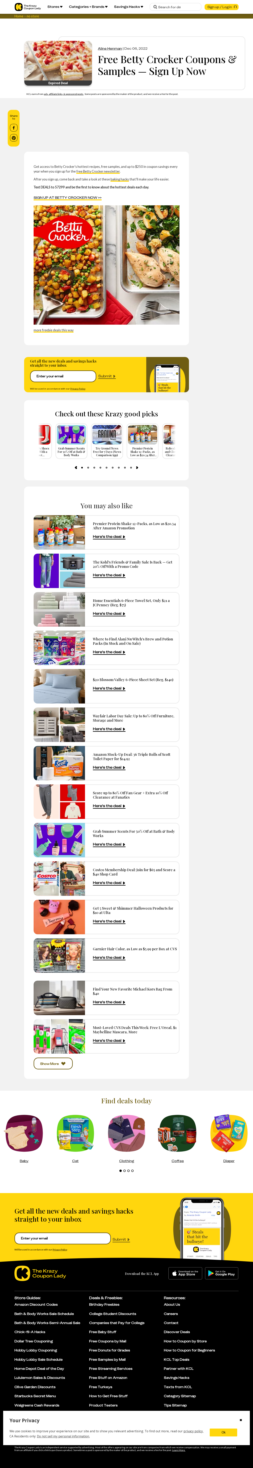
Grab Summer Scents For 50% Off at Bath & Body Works (134, 833)
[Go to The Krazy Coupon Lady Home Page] (27, 7)
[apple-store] (185, 1273)
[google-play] (222, 1273)
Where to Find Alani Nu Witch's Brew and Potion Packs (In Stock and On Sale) (133, 641)
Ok (224, 1432)
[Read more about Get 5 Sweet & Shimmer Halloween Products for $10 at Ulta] (59, 917)
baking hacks (119, 179)
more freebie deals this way (54, 330)
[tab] (82, 467)
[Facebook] (14, 128)
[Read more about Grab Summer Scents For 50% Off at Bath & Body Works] (59, 840)
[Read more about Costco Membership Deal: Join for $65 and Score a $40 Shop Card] (59, 878)
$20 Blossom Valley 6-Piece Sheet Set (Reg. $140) (133, 679)
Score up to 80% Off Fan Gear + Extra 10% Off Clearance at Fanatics (130, 795)
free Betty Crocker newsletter (98, 171)
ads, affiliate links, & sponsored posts (64, 94)
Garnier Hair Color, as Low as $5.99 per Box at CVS (135, 948)
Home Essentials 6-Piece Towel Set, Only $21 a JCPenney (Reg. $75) (131, 602)
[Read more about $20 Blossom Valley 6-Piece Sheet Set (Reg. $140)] (59, 686)
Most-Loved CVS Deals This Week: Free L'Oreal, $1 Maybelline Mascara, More (135, 1029)
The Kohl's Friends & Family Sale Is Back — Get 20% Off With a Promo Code (132, 564)
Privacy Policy (77, 388)
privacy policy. (193, 1431)
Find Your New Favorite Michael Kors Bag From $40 (132, 991)
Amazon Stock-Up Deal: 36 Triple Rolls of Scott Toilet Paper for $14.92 (131, 756)
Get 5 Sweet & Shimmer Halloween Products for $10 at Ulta (133, 910)
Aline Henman (110, 48)
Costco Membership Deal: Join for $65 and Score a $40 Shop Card (134, 872)
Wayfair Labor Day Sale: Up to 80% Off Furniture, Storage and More (133, 718)
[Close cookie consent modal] (241, 1420)
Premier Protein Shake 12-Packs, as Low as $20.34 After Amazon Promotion (134, 525)
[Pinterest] (14, 138)
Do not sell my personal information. (63, 1436)
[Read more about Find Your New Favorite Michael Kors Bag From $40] (59, 998)
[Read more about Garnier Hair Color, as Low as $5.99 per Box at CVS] (59, 955)
